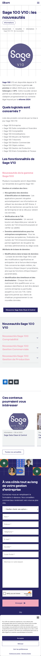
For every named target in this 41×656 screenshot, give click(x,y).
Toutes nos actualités (13, 452)
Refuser (20, 644)
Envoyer (18, 603)
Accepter (20, 638)
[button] (38, 617)
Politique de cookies (14, 653)
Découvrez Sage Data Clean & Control (20, 310)
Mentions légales (26, 653)
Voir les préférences (20, 649)
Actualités (18, 29)
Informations (30, 29)
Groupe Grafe (6, 3)
